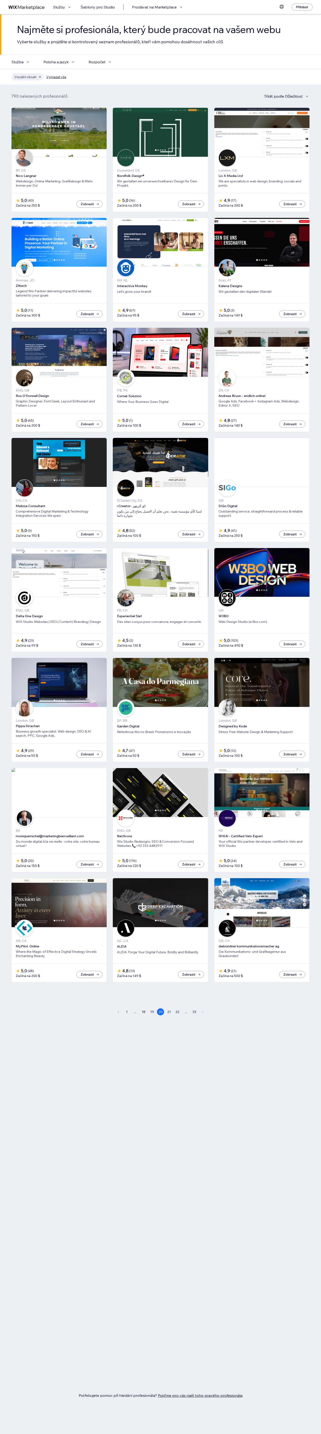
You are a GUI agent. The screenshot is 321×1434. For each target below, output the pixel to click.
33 (194, 1012)
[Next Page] (202, 1011)
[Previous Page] (118, 1011)
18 (143, 1012)
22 (177, 1012)
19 (152, 1012)
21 (169, 1012)
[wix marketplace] (26, 7)
